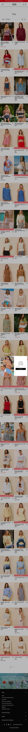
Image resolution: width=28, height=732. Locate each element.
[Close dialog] (26, 356)
